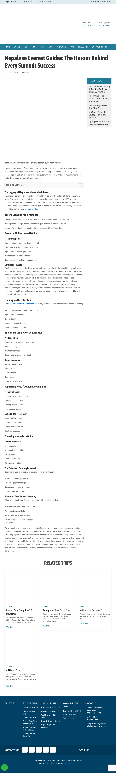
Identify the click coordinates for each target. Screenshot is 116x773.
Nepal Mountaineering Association (22, 303)
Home (8, 47)
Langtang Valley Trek (29, 712)
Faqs (50, 47)
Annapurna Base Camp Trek (56, 610)
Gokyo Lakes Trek (29, 718)
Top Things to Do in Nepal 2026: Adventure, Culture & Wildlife (99, 123)
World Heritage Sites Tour (49, 716)
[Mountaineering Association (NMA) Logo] (53, 750)
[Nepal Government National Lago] (25, 750)
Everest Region (34, 209)
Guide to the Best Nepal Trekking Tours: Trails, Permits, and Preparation (99, 98)
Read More (9, 627)
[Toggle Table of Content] (80, 185)
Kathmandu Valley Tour (50, 711)
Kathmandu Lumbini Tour (50, 708)
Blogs (71, 47)
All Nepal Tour (13, 670)
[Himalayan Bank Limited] (108, 750)
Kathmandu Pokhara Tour (92, 610)
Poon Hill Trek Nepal (30, 708)
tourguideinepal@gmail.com (96, 723)
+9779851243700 (105, 25)
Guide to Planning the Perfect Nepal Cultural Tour (98, 106)
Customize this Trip (99, 47)
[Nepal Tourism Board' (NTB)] (39, 750)
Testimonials (61, 47)
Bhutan (34, 47)
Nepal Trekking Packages (50, 721)
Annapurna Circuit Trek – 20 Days (29, 728)
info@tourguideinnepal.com (96, 726)
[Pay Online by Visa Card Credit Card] (92, 750)
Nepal (26, 47)
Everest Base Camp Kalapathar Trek (30, 722)
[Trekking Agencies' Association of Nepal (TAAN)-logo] (46, 750)
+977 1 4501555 (89, 25)
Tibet (43, 47)
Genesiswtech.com (70, 763)
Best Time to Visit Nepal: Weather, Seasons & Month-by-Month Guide (99, 115)
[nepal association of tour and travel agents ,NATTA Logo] (32, 750)
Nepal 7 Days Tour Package (48, 726)
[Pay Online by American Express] (103, 750)
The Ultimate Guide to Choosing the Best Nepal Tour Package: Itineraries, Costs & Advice (99, 89)
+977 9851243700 (105, 2)
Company (17, 47)
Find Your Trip (82, 47)
